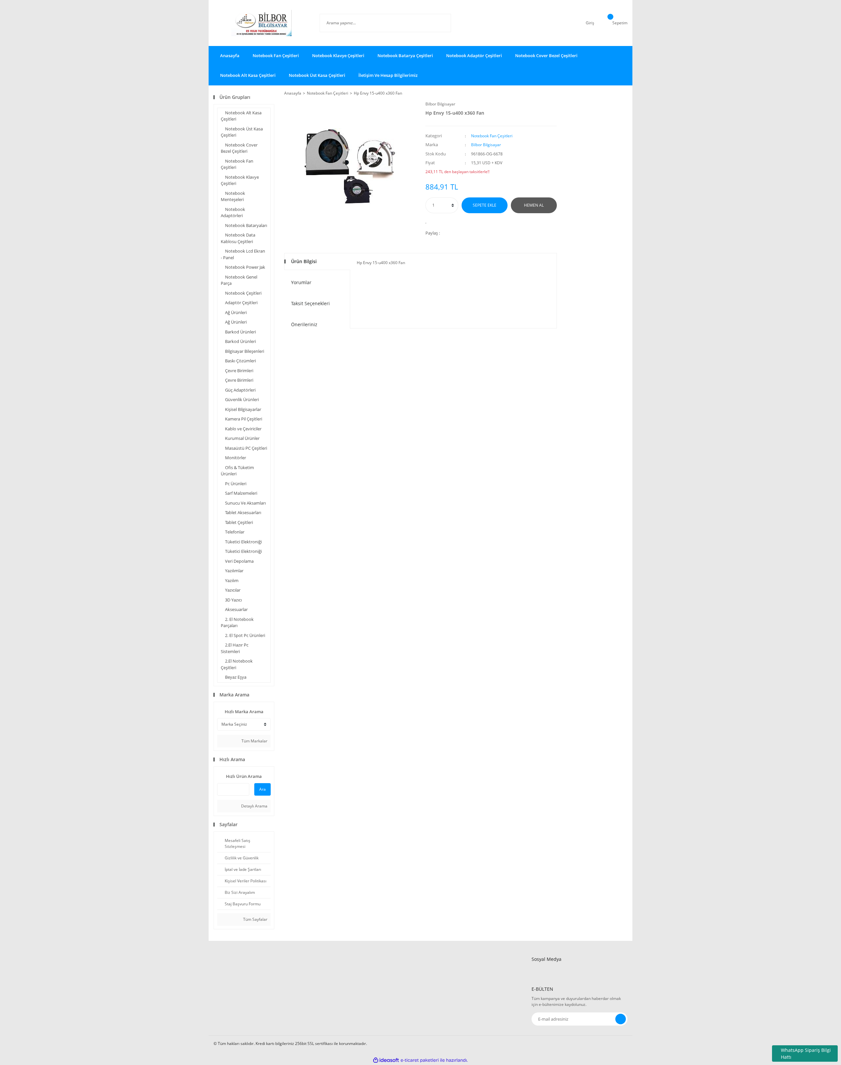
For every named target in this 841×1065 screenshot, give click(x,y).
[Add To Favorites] (427, 220)
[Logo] (261, 23)
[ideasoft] (386, 1060)
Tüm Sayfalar (254, 919)
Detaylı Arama (253, 806)
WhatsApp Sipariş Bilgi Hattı (806, 1053)
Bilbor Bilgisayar (440, 104)
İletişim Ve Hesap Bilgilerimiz (388, 75)
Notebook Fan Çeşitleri (276, 55)
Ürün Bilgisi (304, 261)
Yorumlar (301, 282)
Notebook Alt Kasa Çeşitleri (248, 75)
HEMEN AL (534, 205)
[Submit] (620, 1019)
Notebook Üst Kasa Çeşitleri (317, 75)
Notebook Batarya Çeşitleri (405, 55)
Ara (262, 789)
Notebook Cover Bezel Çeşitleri (546, 55)
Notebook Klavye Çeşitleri (338, 55)
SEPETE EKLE (484, 205)
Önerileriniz (304, 324)
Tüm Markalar (253, 741)
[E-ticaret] (419, 1060)
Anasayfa (229, 55)
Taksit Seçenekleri (310, 303)
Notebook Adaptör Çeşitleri (474, 55)
